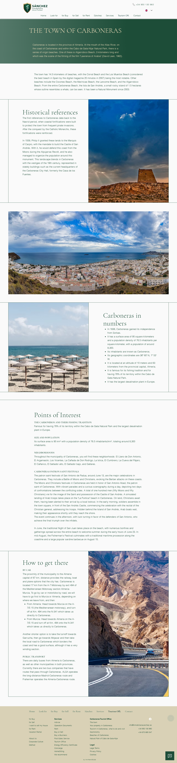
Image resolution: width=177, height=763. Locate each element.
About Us (33, 738)
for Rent (32, 729)
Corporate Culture (36, 741)
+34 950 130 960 (145, 728)
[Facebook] (150, 719)
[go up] (170, 718)
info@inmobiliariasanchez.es (140, 725)
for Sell (32, 722)
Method (32, 745)
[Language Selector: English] (148, 10)
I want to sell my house (38, 725)
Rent (56, 729)
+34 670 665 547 (145, 732)
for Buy (32, 719)
